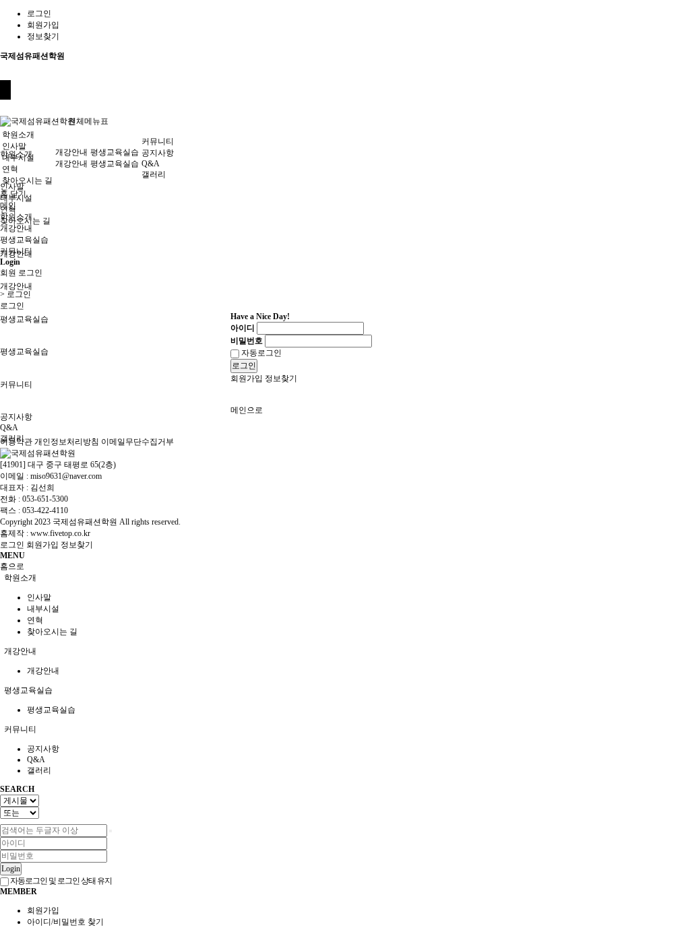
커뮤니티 (16, 384)
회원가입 (43, 25)
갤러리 (154, 174)
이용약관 (16, 441)
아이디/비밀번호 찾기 (65, 922)
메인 (8, 205)
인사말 (12, 186)
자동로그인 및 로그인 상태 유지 (60, 880)
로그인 (39, 13)
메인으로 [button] (246, 410)
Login (10, 868)
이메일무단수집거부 (137, 441)
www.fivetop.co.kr (60, 533)
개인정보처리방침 (66, 441)
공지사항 (16, 417)
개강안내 (16, 286)
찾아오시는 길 (27, 180)
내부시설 (18, 157)
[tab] (345, 578)
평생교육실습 (24, 319)
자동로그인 (260, 353)
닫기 (18, 194)
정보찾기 (43, 36)
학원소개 (18, 134)
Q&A (9, 427)
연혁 (10, 169)
